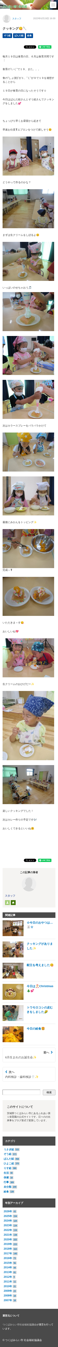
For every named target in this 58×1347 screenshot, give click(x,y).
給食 (29, 35)
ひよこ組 (9, 1163)
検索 (49, 1092)
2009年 (8, 1290)
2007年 (8, 1300)
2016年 (8, 1258)
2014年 (8, 1267)
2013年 (8, 1272)
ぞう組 (7, 35)
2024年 (8, 1220)
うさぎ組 (9, 1149)
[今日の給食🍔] (24, 1041)
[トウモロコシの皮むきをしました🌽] (29, 1020)
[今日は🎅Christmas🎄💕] (29, 999)
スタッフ (16, 18)
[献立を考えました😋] (28, 977)
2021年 (8, 1234)
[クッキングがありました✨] (29, 956)
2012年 (8, 1276)
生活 (6, 1172)
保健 (6, 1177)
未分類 (7, 1186)
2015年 (8, 1263)
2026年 (8, 1211)
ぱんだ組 (19, 35)
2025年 (8, 1216)
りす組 (7, 1168)
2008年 (8, 1295)
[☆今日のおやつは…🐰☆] (29, 935)
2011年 (8, 1281)
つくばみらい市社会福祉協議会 (19, 1324)
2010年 (8, 1286)
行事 (6, 1182)
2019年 (8, 1244)
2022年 (8, 1230)
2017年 (8, 1253)
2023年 (8, 1225)
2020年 (8, 1239)
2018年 (8, 1248)
